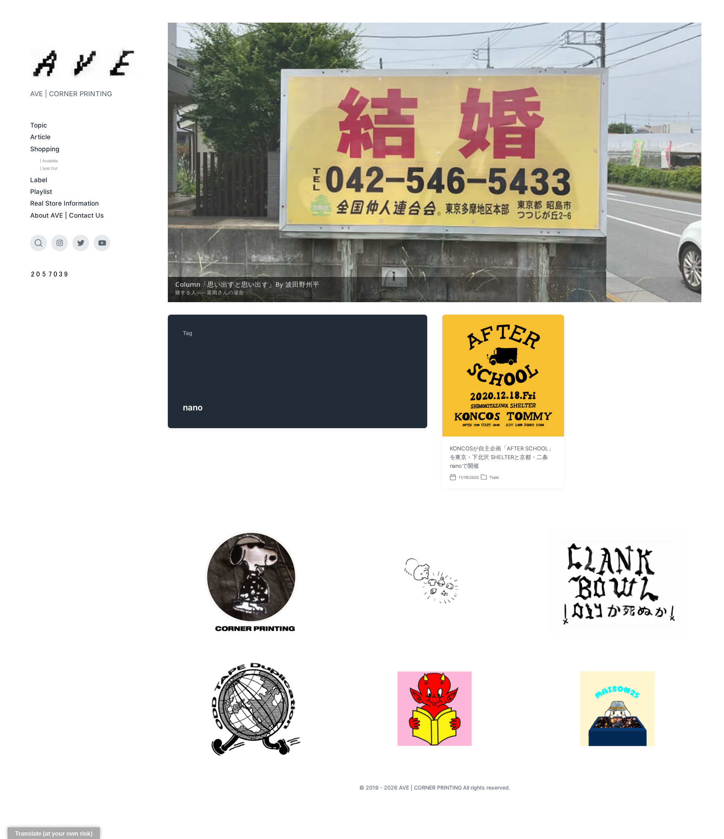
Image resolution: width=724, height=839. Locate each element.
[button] (434, 162)
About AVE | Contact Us (67, 215)
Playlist (41, 191)
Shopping (45, 149)
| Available (49, 160)
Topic (38, 125)
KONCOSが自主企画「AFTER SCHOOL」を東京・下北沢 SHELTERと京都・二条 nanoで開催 (502, 457)
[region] (434, 162)
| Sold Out (49, 168)
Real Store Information (64, 203)
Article (40, 137)
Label (38, 180)
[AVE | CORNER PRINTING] (84, 63)
